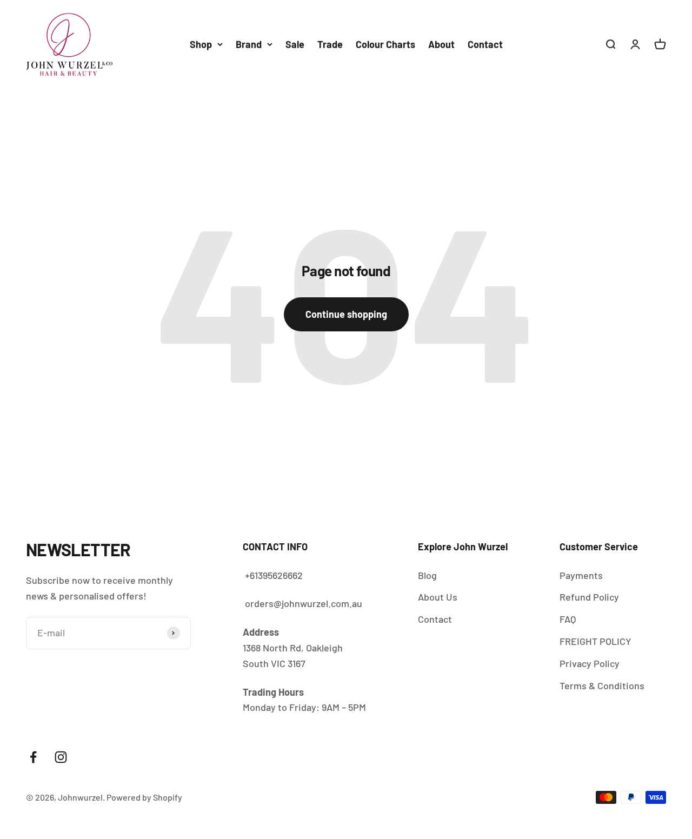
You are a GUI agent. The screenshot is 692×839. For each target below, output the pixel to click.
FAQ (568, 619)
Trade (330, 44)
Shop (201, 44)
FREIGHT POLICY (595, 641)
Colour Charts (385, 44)
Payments (581, 575)
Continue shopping (346, 314)
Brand (249, 44)
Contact (485, 44)
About (441, 44)
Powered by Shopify (144, 797)
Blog (427, 575)
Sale (294, 44)
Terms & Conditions (602, 685)
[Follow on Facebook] (33, 757)
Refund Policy (589, 597)
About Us (437, 597)
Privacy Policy (590, 663)
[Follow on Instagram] (61, 757)
